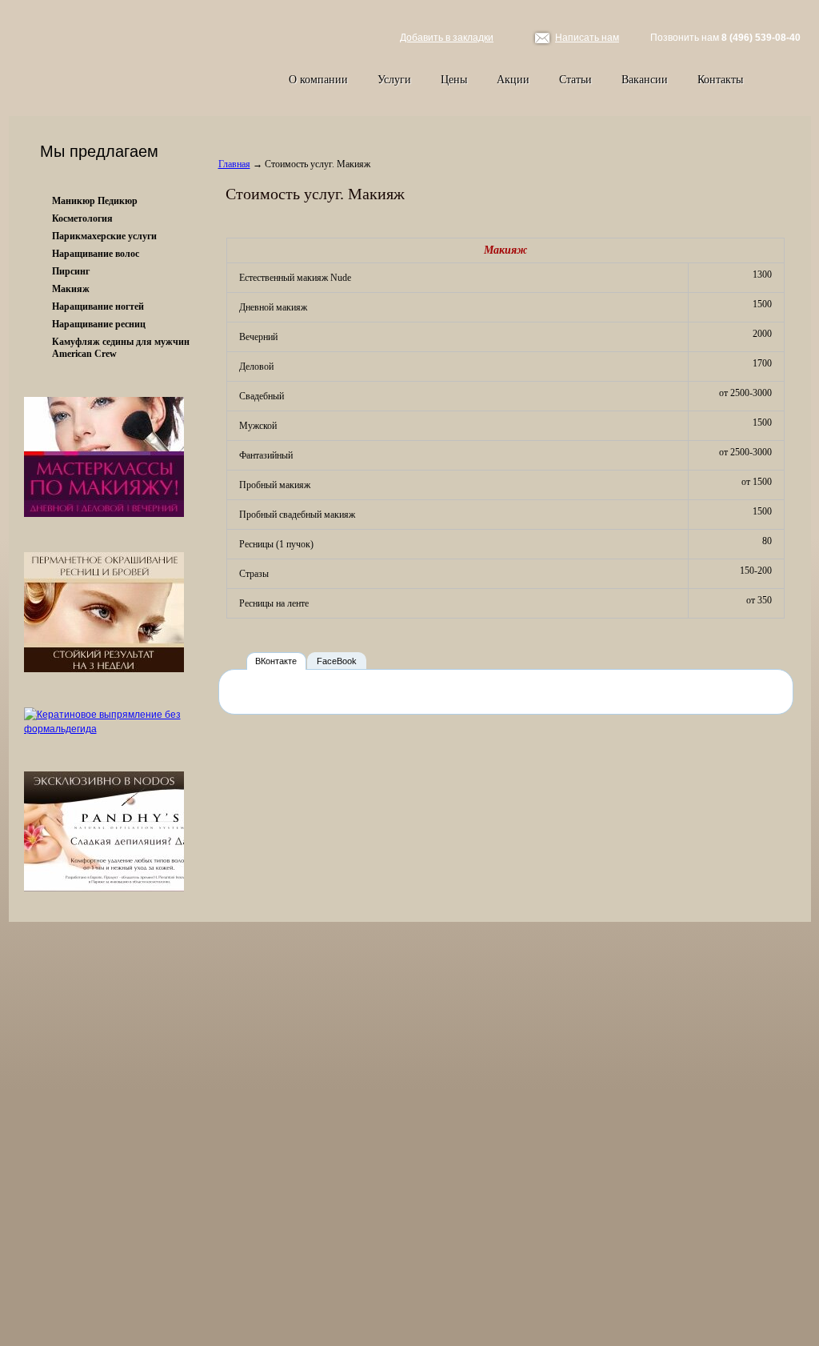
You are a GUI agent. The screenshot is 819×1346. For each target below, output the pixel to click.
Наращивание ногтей (98, 306)
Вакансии (644, 80)
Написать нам (587, 37)
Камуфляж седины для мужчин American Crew (121, 347)
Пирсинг (71, 271)
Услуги (394, 80)
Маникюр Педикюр (95, 200)
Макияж (71, 288)
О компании (318, 80)
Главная (234, 164)
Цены (454, 80)
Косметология (82, 218)
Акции (513, 80)
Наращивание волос (95, 253)
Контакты (720, 80)
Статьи (575, 80)
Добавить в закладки (446, 37)
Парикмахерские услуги (104, 236)
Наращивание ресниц (99, 324)
